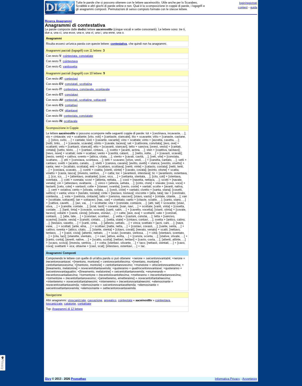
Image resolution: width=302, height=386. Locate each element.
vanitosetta (70, 66)
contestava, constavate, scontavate (87, 89)
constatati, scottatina (78, 84)
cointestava (70, 61)
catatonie (70, 303)
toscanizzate (54, 303)
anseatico (110, 300)
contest (243, 7)
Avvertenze (249, 378)
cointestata (125, 300)
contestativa (119, 43)
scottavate (70, 121)
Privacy (2, 364)
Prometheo (78, 378)
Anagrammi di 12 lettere (67, 309)
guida (253, 7)
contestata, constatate (78, 115)
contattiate (84, 303)
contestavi (71, 78)
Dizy (48, 378)
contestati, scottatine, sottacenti (85, 100)
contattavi (71, 105)
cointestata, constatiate (78, 56)
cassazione (95, 300)
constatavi (71, 94)
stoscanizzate (77, 300)
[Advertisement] (224, 82)
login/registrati (248, 3)
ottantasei (71, 110)
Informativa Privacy (227, 378)
